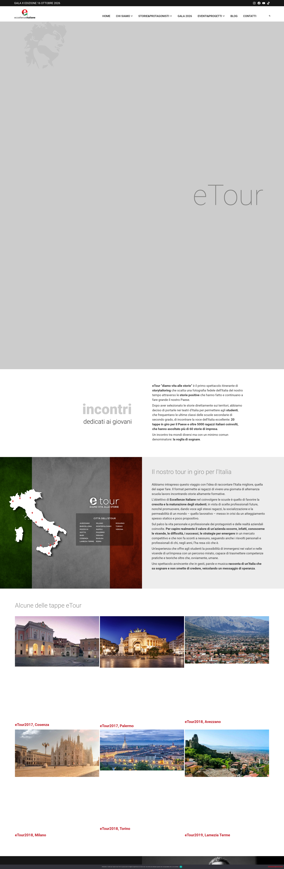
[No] (275, 866)
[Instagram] (254, 3)
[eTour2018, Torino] (142, 778)
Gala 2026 (185, 16)
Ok (181, 866)
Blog (234, 16)
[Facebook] (259, 3)
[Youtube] (263, 3)
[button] (269, 16)
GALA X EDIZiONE (25, 3)
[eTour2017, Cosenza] (57, 669)
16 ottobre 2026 (48, 3)
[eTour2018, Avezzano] (227, 667)
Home (106, 16)
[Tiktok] (268, 3)
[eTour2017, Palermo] (142, 669)
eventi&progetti (210, 16)
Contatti (249, 16)
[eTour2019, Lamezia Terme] (227, 781)
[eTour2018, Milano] (57, 781)
